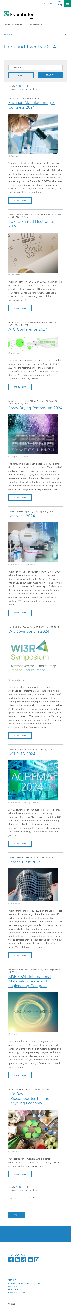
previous (14, 1198)
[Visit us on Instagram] (36, 1259)
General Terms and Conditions (24, 1283)
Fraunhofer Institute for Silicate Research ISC (24, 25)
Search (60, 3)
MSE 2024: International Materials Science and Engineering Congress (29, 981)
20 (31, 89)
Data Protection (16, 1293)
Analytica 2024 (21, 516)
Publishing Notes (17, 1290)
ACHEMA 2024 (21, 754)
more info (20, 200)
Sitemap (12, 1280)
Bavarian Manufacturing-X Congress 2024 (31, 105)
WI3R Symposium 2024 (28, 631)
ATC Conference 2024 (28, 329)
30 (36, 89)
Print (16, 1215)
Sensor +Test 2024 (24, 862)
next (28, 1198)
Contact (12, 1287)
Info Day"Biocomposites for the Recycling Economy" (28, 1098)
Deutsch (47, 3)
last (33, 1198)
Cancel (21, 75)
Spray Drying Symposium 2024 (35, 408)
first (10, 1198)
